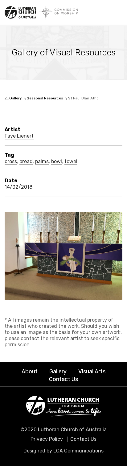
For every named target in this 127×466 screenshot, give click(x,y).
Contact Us (63, 379)
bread (26, 161)
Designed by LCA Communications (63, 451)
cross (11, 161)
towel (70, 161)
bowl (56, 161)
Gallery (58, 371)
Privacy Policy (47, 439)
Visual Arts (91, 371)
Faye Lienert (19, 136)
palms (42, 161)
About (30, 371)
